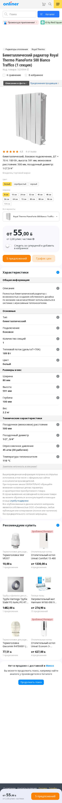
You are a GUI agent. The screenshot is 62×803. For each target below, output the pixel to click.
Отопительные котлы (41, 552)
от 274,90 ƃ (38, 608)
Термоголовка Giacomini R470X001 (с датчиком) (15, 644)
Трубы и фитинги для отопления (15, 596)
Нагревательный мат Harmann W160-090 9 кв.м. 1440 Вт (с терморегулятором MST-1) (43, 600)
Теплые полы (37, 596)
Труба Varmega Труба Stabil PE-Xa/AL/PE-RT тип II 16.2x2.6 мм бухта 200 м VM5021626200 (15, 600)
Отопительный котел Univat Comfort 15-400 (43, 556)
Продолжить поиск (31, 682)
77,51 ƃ (7, 652)
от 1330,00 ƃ (39, 564)
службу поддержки (19, 500)
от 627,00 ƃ (38, 652)
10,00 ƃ (7, 564)
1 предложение (10, 567)
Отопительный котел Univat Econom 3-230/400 (43, 644)
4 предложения (38, 567)
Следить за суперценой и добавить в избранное (34, 247)
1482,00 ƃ (9, 608)
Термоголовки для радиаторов (15, 552)
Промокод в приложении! (21, 22)
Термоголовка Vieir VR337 (13, 556)
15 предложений (39, 611)
